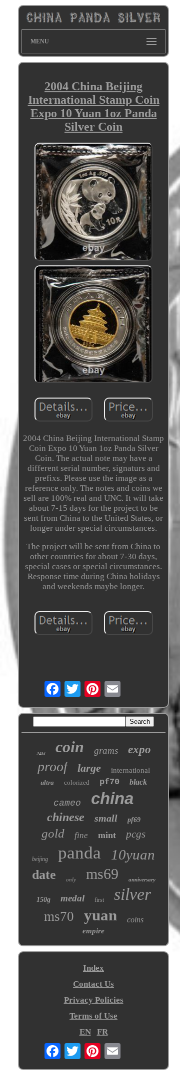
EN (85, 1032)
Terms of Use (94, 1016)
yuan (100, 915)
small (106, 818)
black (138, 782)
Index (93, 968)
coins (135, 919)
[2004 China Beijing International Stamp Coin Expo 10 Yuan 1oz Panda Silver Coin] (93, 203)
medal (72, 898)
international (130, 770)
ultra (47, 782)
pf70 (110, 782)
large (89, 768)
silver (132, 894)
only (71, 879)
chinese (65, 817)
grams (106, 750)
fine (81, 835)
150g (43, 899)
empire (93, 931)
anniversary (142, 879)
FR (102, 1032)
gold (53, 833)
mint (107, 835)
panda (79, 852)
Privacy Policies (94, 1000)
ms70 (59, 916)
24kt (41, 753)
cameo (67, 803)
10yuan (133, 854)
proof (53, 766)
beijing (40, 859)
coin (70, 747)
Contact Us (93, 984)
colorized (77, 782)
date (44, 874)
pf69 (134, 820)
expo (139, 749)
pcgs (136, 834)
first (99, 899)
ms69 (102, 873)
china (112, 798)
